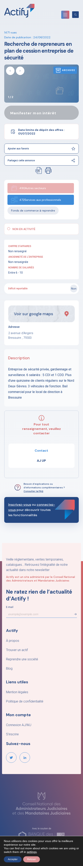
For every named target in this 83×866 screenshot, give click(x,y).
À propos (12, 641)
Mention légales (17, 692)
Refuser (31, 859)
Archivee (68, 70)
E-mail (9, 607)
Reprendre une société (22, 659)
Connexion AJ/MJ (18, 725)
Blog (9, 668)
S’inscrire (12, 734)
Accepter (13, 859)
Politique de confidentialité (24, 701)
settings (32, 851)
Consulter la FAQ (33, 491)
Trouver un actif (17, 650)
